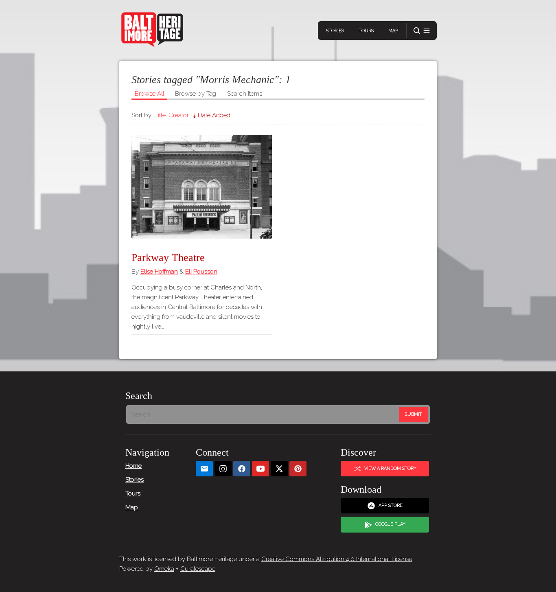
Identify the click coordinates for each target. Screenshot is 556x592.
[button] (421, 31)
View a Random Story (390, 468)
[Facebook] (241, 469)
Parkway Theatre (168, 257)
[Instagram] (223, 469)
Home (133, 465)
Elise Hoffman (159, 271)
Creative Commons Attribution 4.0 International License (336, 559)
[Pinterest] (297, 469)
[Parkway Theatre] (201, 187)
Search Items (244, 93)
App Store (391, 505)
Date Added (214, 115)
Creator (179, 115)
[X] (279, 469)
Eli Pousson (201, 271)
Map (393, 30)
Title (160, 115)
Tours (366, 30)
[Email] (204, 469)
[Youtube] (260, 469)
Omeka (164, 568)
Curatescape (197, 568)
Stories (335, 30)
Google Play (390, 524)
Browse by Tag (195, 93)
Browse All (149, 93)
